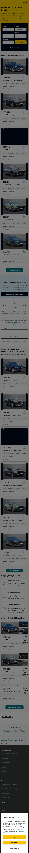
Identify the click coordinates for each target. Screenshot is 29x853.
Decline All (14, 842)
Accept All (14, 837)
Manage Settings (14, 848)
